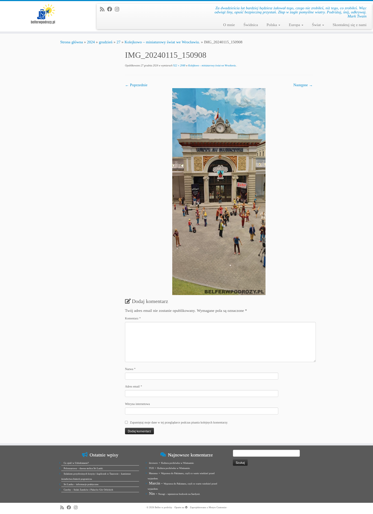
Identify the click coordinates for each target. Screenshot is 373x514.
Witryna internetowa (137, 404)
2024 (91, 42)
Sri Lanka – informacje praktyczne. (81, 484)
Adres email (133, 386)
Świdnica (250, 25)
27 (118, 42)
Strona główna (71, 42)
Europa (295, 25)
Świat (317, 25)
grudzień (105, 42)
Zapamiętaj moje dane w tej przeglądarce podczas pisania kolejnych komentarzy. (179, 422)
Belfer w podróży (163, 507)
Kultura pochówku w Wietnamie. (177, 463)
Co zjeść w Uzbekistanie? (76, 463)
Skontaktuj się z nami (350, 25)
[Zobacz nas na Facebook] (111, 9)
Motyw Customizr (218, 507)
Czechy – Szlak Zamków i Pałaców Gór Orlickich (88, 489)
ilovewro (153, 463)
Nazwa (130, 369)
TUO (151, 468)
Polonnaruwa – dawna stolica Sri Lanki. (83, 468)
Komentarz (133, 318)
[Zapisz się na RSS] (103, 9)
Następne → (303, 85)
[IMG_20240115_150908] (219, 191)
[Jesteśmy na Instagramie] (118, 9)
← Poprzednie (136, 85)
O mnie (229, 25)
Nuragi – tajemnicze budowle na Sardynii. (179, 494)
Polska (272, 25)
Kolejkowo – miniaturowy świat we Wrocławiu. (162, 42)
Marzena (153, 473)
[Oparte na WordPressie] (186, 506)
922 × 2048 (178, 65)
